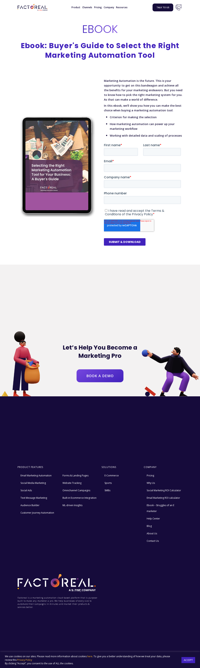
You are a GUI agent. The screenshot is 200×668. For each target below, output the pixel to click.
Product (75, 7)
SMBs (107, 490)
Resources (122, 7)
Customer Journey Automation (37, 512)
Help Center (153, 518)
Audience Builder (30, 505)
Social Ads (26, 490)
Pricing (98, 7)
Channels (87, 7)
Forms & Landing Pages (75, 475)
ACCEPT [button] (188, 660)
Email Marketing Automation (36, 475)
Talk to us (162, 7)
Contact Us (178, 7)
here (89, 656)
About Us (152, 533)
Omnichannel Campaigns (76, 490)
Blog (149, 526)
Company (109, 7)
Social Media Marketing (33, 483)
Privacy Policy (24, 660)
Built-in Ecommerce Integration (79, 497)
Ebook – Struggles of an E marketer (160, 508)
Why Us (151, 483)
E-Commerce (111, 475)
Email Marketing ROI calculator (163, 497)
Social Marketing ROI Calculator (164, 490)
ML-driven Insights (72, 505)
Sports (108, 483)
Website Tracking (71, 483)
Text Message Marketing (34, 497)
